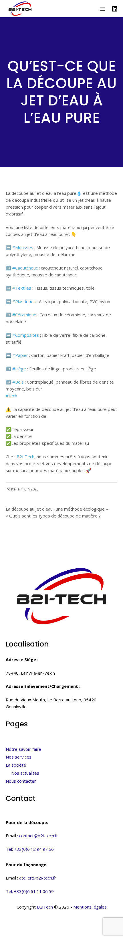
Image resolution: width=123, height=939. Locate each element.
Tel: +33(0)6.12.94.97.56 (30, 849)
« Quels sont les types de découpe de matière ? (53, 516)
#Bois (18, 382)
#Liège (19, 369)
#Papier (20, 355)
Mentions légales (90, 907)
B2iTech (45, 907)
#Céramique (24, 315)
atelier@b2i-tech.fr (37, 878)
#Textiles (21, 288)
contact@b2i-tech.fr (38, 835)
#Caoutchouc (25, 268)
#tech (11, 396)
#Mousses (22, 247)
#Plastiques (24, 301)
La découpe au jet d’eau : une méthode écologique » (57, 509)
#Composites (25, 335)
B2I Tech (25, 456)
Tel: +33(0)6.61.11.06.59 (30, 891)
